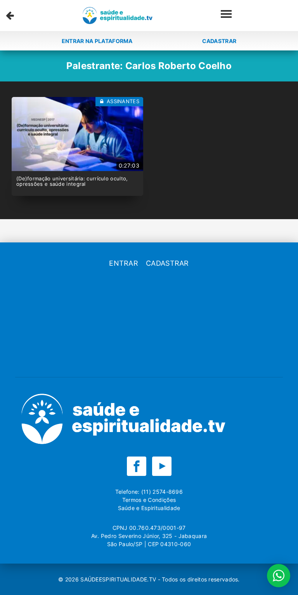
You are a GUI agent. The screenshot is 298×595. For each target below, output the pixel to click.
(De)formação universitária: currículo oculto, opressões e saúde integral (72, 181)
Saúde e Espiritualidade (149, 508)
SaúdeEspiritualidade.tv (119, 579)
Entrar (123, 263)
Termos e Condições (149, 499)
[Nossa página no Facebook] (136, 466)
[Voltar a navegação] (10, 15)
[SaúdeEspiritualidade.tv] (117, 15)
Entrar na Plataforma (97, 41)
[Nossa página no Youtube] (162, 466)
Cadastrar (219, 41)
